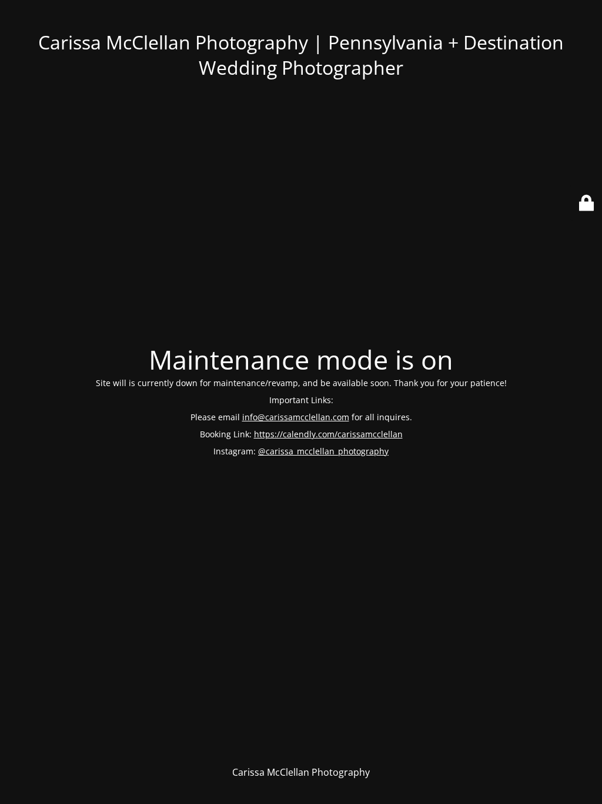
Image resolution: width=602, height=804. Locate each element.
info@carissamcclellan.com (295, 417)
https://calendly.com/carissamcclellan (328, 434)
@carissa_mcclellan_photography (323, 451)
